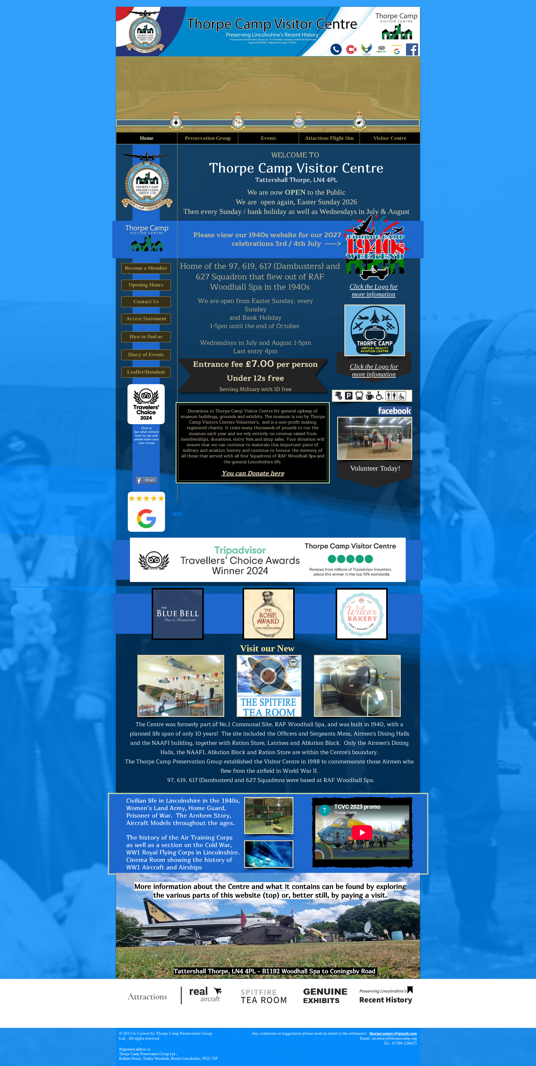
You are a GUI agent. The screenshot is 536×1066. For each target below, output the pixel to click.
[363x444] (366, 49)
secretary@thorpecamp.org (394, 1038)
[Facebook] (412, 49)
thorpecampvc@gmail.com (393, 1033)
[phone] (336, 49)
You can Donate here (252, 473)
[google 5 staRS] (397, 49)
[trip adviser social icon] (382, 49)
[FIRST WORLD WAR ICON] (351, 49)
